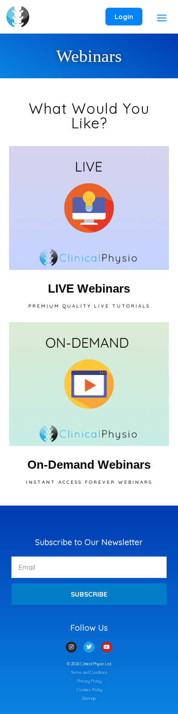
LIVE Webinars (89, 288)
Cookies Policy (89, 689)
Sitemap (89, 698)
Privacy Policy (89, 681)
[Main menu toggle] (162, 18)
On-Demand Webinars (89, 464)
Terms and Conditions (89, 672)
